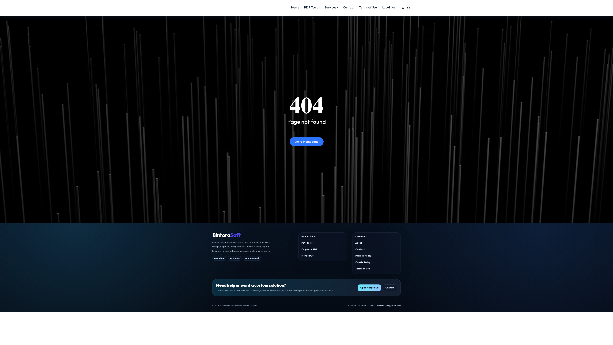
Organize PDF (309, 249)
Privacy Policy (363, 255)
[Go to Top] (606, 338)
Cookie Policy (363, 262)
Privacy (352, 305)
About (358, 242)
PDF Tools (307, 242)
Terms (371, 305)
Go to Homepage (306, 141)
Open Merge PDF (369, 287)
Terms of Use (362, 268)
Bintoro (226, 235)
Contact (360, 249)
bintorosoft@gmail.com (389, 305)
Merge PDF (307, 255)
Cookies (362, 305)
